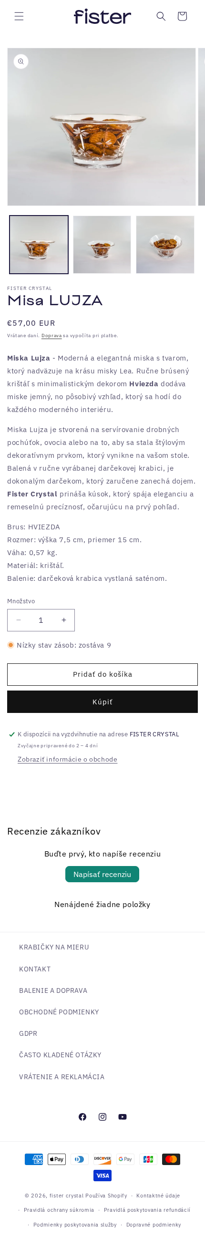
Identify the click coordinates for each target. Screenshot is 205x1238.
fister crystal (68, 1195)
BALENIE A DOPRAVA (53, 990)
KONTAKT (35, 969)
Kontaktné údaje (158, 1195)
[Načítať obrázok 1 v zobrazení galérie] (39, 245)
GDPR (28, 1033)
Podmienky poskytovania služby (75, 1224)
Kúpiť (102, 701)
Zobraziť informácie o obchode (67, 759)
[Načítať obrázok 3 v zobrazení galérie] (165, 245)
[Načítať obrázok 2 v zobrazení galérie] (102, 245)
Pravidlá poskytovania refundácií (147, 1210)
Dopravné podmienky (154, 1224)
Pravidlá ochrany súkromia (59, 1210)
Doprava (51, 335)
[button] (19, 16)
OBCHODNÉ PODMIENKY (59, 1012)
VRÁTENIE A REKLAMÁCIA (62, 1077)
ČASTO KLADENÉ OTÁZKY (60, 1055)
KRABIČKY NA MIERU (54, 947)
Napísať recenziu (102, 874)
